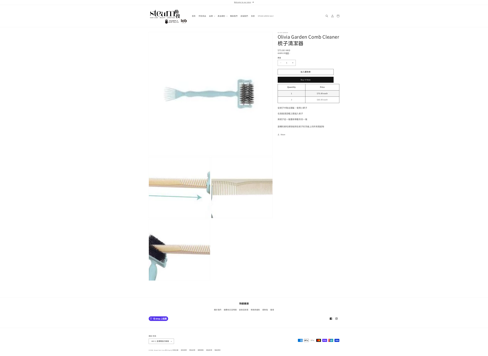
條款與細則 (255, 310)
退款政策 (184, 350)
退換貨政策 (243, 310)
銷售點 (265, 310)
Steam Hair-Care (159, 350)
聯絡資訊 (218, 350)
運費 (287, 53)
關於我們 (217, 310)
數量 (279, 58)
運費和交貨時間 (230, 310)
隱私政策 (192, 350)
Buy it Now (306, 80)
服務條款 (201, 350)
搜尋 (272, 310)
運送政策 (209, 350)
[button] (212, 16)
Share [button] (283, 134)
